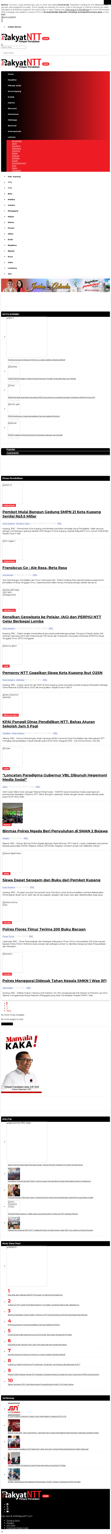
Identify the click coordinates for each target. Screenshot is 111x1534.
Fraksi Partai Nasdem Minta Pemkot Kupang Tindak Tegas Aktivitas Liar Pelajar (42, 378)
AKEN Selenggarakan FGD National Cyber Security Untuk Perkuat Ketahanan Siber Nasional (48, 1449)
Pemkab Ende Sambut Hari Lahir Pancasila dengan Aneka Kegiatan (37, 1344)
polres (7, 923)
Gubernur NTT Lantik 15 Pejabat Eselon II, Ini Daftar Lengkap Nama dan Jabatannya (43, 1305)
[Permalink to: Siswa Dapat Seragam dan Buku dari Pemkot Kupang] (12, 862)
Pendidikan (9, 505)
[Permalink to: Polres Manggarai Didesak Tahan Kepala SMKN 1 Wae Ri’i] (12, 962)
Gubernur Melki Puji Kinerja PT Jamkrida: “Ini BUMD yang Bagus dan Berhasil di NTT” (44, 1364)
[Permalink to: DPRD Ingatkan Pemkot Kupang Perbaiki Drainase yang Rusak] (14, 427)
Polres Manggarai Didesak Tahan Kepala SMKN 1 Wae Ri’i (54, 981)
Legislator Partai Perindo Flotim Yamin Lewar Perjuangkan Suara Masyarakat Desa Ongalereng (49, 1181)
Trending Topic (23, 523)
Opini (4, 787)
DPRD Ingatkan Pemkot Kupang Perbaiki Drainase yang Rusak (35, 435)
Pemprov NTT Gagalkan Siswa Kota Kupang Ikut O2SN (52, 673)
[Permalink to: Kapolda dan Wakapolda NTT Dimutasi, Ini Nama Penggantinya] (26, 1266)
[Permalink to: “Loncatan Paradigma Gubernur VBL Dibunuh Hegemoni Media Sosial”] (12, 757)
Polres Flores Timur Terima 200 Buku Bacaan (44, 929)
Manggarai (7, 988)
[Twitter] (7, 1507)
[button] (107, 2)
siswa (6, 874)
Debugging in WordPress (77, 9)
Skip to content (8, 17)
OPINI (6, 769)
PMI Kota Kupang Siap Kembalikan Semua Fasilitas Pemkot (34, 416)
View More (7, 1024)
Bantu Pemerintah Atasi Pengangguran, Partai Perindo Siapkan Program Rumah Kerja (45, 1165)
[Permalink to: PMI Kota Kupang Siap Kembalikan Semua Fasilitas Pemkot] (14, 409)
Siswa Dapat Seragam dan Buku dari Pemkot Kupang (51, 880)
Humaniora (7, 575)
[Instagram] (7, 1509)
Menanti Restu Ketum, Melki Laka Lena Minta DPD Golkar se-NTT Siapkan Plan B (43, 1214)
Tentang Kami (13, 1520)
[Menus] (2, 19)
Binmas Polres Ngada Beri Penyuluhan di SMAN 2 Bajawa (55, 831)
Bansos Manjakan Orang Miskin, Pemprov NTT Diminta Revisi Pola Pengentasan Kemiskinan (47, 1315)
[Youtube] (7, 1512)
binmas (7, 825)
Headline (6, 733)
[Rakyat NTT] (25, 37)
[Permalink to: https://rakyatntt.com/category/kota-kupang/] (20, 314)
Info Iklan (10, 1525)
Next (8, 1010)
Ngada (5, 838)
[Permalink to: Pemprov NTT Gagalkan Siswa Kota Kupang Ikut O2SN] (12, 654)
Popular (10, 449)
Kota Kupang (8, 523)
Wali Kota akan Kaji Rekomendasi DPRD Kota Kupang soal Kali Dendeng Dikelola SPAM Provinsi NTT (51, 397)
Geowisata (9, 610)
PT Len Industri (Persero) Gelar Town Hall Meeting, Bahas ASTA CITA (37, 1416)
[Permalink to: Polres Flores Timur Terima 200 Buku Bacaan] (12, 911)
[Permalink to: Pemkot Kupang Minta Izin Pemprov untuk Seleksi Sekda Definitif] (26, 336)
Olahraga (20, 680)
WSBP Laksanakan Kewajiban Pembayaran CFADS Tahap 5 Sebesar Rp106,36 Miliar (44, 1482)
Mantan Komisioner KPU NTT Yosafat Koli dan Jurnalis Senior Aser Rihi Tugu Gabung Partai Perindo (50, 1230)
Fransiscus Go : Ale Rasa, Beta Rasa (34, 568)
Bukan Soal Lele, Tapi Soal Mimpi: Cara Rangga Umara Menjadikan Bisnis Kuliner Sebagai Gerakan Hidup (53, 1433)
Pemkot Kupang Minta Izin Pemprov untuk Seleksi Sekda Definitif (36, 360)
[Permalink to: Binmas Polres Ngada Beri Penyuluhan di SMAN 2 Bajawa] (12, 813)
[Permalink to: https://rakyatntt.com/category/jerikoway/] (15, 1398)
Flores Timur (8, 936)
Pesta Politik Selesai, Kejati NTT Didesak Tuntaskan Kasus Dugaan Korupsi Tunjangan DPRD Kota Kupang (53, 1374)
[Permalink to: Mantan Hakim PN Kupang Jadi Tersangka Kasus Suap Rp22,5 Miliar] (14, 1458)
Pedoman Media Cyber (17, 1528)
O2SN (6, 666)
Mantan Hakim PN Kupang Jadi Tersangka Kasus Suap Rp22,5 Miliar (37, 1465)
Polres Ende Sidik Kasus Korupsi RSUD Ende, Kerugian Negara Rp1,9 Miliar (40, 1334)
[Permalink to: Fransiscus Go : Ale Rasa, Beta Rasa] (12, 549)
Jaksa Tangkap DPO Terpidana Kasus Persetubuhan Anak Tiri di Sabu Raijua (41, 1384)
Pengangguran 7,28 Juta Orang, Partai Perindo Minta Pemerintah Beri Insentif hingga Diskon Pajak (50, 1197)
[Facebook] (7, 1504)
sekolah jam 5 (11, 715)
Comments (12, 453)
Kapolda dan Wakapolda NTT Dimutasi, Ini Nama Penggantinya (35, 1295)
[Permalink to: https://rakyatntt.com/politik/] (13, 1119)
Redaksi (10, 1523)
